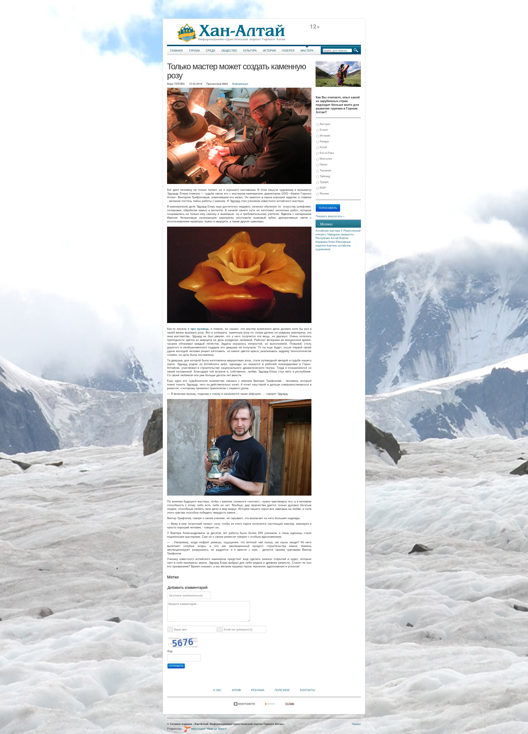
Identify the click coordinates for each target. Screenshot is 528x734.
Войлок (343, 238)
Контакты (307, 690)
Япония (324, 193)
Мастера (307, 50)
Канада (324, 141)
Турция (323, 182)
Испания (324, 135)
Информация (240, 84)
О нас (217, 690)
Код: (170, 651)
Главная (176, 50)
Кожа (332, 242)
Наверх (356, 724)
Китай (323, 147)
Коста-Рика (326, 153)
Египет (323, 130)
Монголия (325, 158)
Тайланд (324, 176)
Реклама (257, 690)
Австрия (324, 124)
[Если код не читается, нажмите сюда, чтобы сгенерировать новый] (182, 643)
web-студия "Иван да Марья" (209, 728)
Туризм (194, 50)
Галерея (288, 50)
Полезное (282, 690)
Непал (323, 164)
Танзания (325, 170)
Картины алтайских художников (333, 247)
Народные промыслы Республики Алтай (335, 236)
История (269, 50)
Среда (210, 50)
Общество (229, 50)
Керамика (322, 242)
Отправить (176, 665)
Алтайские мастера (328, 230)
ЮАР (322, 188)
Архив (236, 690)
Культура (250, 50)
